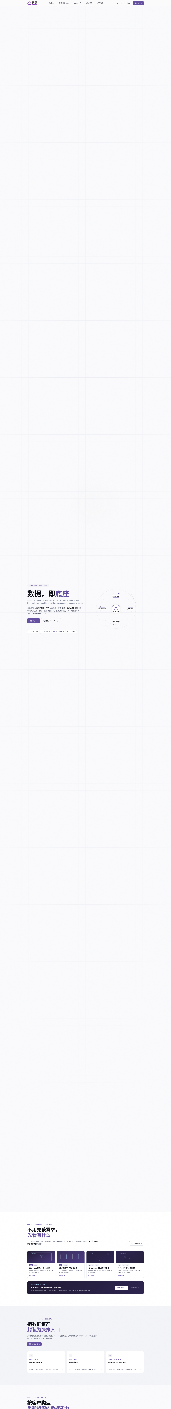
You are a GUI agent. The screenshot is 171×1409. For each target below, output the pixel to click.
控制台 (129, 3)
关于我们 (100, 3)
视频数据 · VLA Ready (50, 621)
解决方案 (89, 3)
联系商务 (138, 3)
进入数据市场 (135, 1287)
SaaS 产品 (77, 3)
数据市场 (33, 621)
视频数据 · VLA (64, 3)
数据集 (51, 3)
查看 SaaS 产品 (34, 1344)
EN (122, 3)
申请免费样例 (121, 1287)
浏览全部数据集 (136, 1243)
